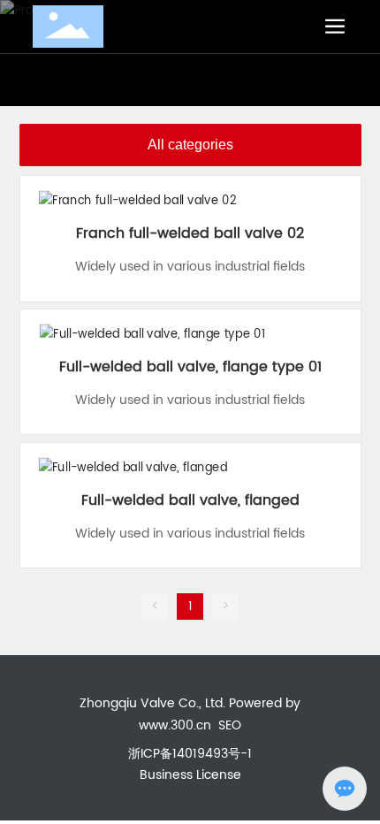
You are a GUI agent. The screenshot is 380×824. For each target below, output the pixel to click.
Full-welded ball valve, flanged (190, 500)
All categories (190, 144)
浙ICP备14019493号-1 (190, 754)
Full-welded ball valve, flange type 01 (190, 366)
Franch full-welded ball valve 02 (190, 233)
